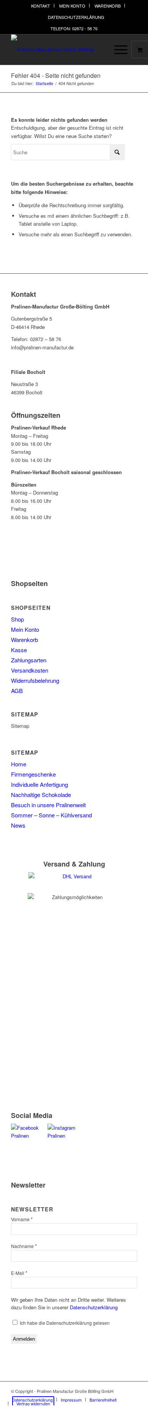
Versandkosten (29, 670)
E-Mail (19, 1272)
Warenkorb (107, 6)
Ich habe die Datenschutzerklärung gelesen (64, 1323)
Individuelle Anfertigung (39, 784)
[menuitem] (40, 6)
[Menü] (117, 49)
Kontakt (40, 6)
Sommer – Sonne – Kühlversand (51, 815)
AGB (17, 691)
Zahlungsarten (28, 660)
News (18, 825)
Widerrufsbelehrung (35, 680)
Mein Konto (72, 6)
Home (18, 764)
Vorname (22, 1219)
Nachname (24, 1246)
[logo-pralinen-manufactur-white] (61, 49)
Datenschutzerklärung (76, 17)
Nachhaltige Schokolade (41, 795)
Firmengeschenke (33, 774)
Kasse (19, 650)
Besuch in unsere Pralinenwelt (48, 805)
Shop (17, 619)
